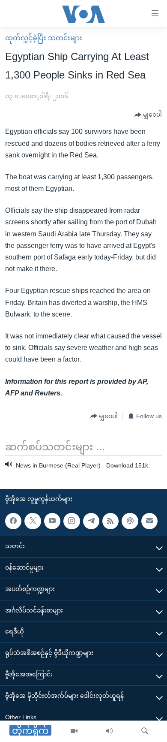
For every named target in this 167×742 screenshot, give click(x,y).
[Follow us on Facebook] (13, 521)
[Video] (74, 731)
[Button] (148, 115)
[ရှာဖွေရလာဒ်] (145, 731)
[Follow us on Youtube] (52, 521)
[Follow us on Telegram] (91, 521)
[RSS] (110, 521)
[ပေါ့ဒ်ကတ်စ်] (130, 521)
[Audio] (109, 731)
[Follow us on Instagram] (71, 521)
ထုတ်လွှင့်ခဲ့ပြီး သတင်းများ (43, 38)
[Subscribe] (149, 521)
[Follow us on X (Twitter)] (32, 521)
